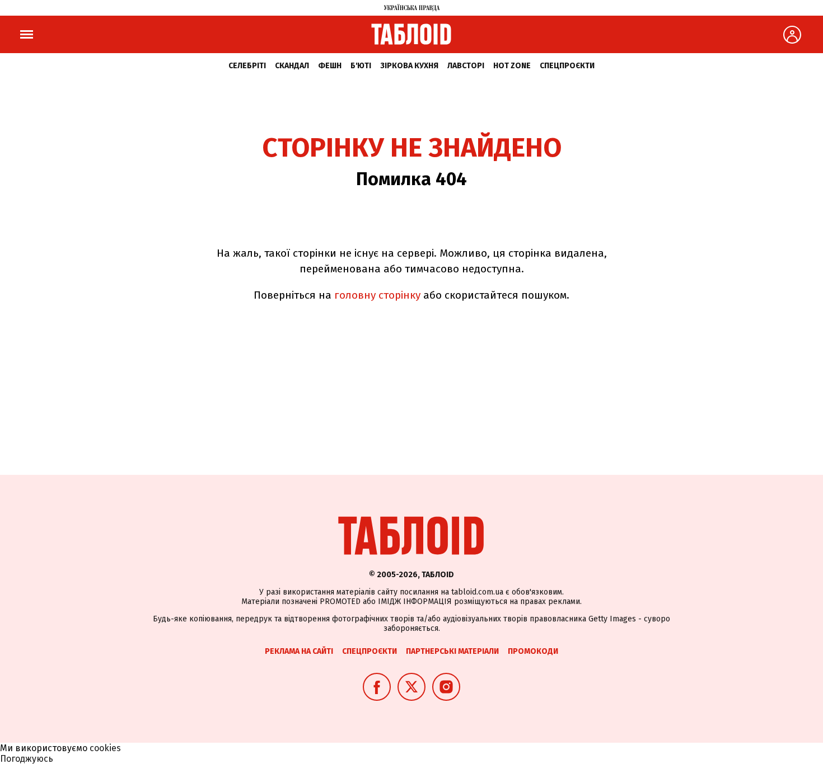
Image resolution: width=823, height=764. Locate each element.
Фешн (330, 65)
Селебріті (247, 65)
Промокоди (533, 651)
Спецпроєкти (567, 65)
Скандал (292, 65)
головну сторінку (377, 295)
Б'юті (360, 65)
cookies (105, 748)
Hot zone (512, 65)
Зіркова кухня (409, 65)
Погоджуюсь (26, 758)
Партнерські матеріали (452, 651)
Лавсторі (465, 65)
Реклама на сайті (299, 651)
